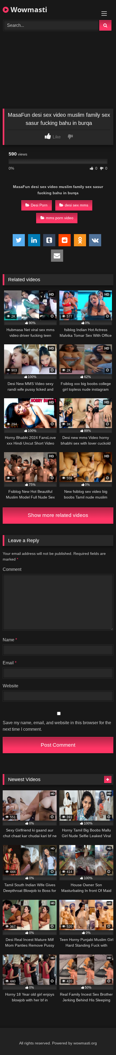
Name (10, 639)
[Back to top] (99, 1039)
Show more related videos (58, 515)
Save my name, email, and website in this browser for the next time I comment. (57, 726)
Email (9, 663)
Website (10, 686)
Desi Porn (39, 205)
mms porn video (59, 218)
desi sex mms (76, 205)
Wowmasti (28, 9)
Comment (12, 569)
